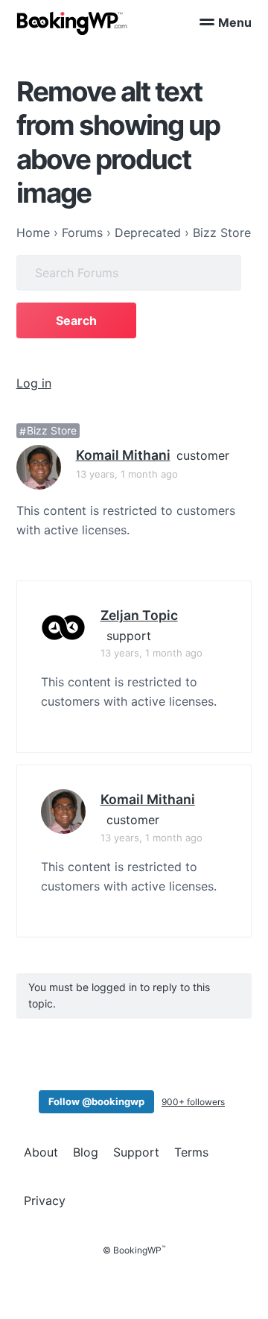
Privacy (45, 1200)
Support (136, 1152)
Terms (191, 1152)
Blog (85, 1152)
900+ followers (193, 1101)
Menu (235, 22)
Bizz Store (52, 431)
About (41, 1152)
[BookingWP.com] (72, 23)
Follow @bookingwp (96, 1101)
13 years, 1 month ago (127, 474)
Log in (33, 383)
